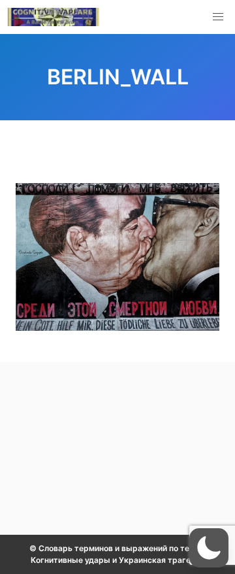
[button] (218, 17)
